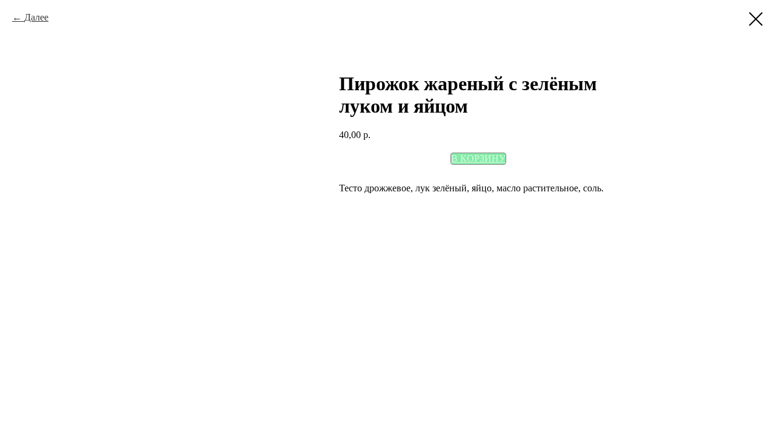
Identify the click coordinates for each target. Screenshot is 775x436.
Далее (36, 17)
